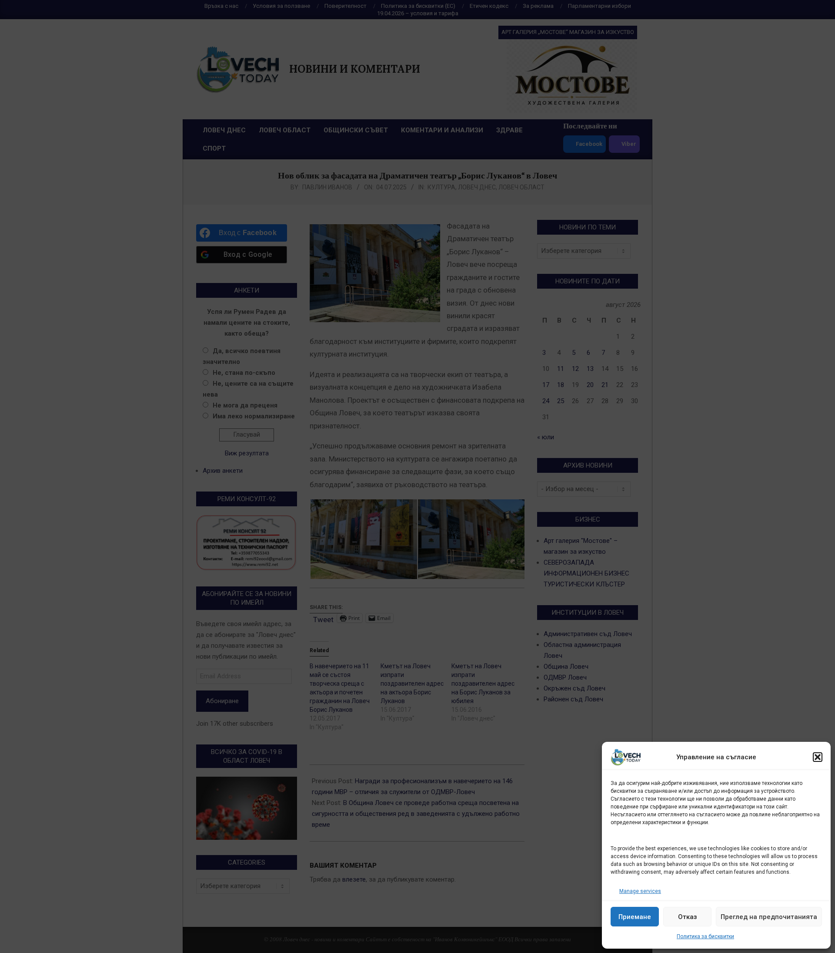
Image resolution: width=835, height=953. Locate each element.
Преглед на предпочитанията (769, 917)
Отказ (687, 917)
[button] (817, 757)
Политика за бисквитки (705, 936)
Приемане (634, 917)
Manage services (640, 891)
